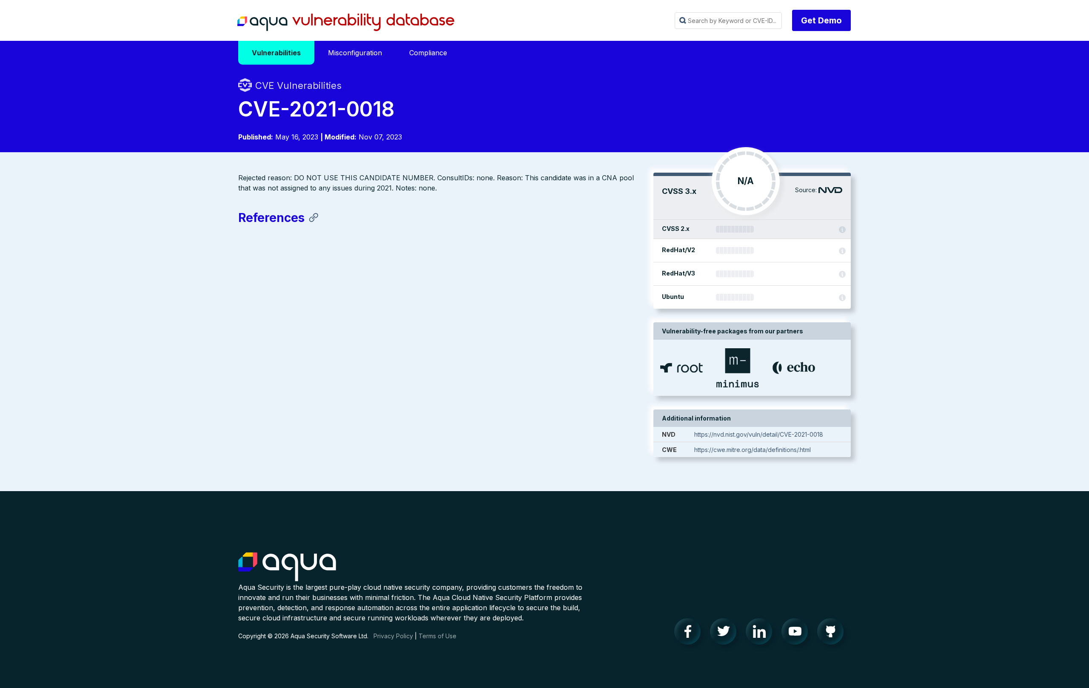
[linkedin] (761, 633)
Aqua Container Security (287, 567)
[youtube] (797, 633)
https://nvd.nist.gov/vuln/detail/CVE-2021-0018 (758, 434)
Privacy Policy (393, 636)
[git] (833, 633)
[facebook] (690, 633)
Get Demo (821, 20)
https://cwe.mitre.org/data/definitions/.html (752, 449)
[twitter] (726, 633)
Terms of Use (437, 636)
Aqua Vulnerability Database (345, 22)
